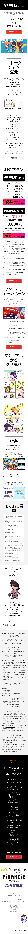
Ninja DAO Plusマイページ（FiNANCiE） (14, 901)
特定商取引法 (14, 912)
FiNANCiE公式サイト (14, 895)
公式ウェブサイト (10, 625)
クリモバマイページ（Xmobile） (14, 899)
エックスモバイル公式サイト (14, 893)
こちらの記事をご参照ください (13, 153)
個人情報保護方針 (14, 908)
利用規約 (14, 910)
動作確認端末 (14, 906)
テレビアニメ (9, 621)
